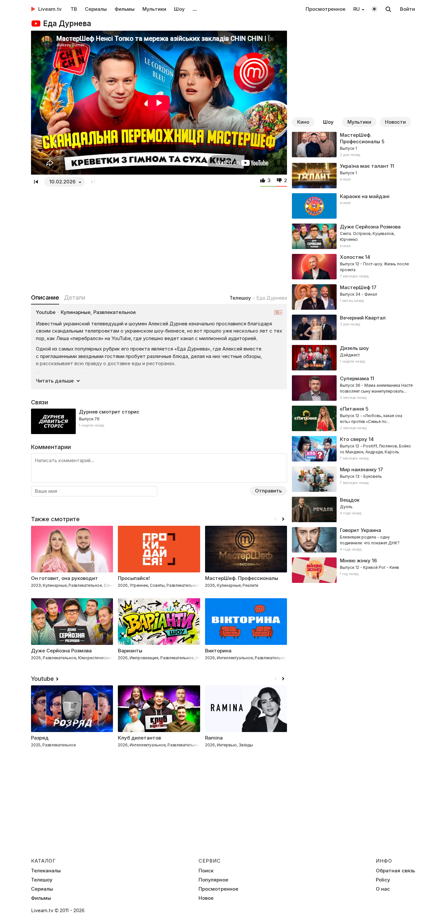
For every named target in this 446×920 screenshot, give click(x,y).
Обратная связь (395, 871)
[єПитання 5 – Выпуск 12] (353, 418)
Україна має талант (364, 166)
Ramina (214, 738)
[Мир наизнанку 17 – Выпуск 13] (353, 479)
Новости (395, 122)
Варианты (130, 650)
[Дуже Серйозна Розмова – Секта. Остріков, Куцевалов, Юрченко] (353, 236)
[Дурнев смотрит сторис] (159, 421)
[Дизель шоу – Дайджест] (353, 357)
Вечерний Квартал (363, 318)
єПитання (352, 409)
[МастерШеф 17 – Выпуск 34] (353, 297)
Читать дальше (55, 381)
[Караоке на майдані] (353, 206)
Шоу (179, 9)
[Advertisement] (159, 239)
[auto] (374, 8)
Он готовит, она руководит (64, 578)
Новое (206, 898)
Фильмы (125, 9)
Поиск (206, 871)
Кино (303, 122)
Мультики (154, 9)
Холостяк (352, 257)
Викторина (218, 650)
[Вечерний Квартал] (353, 327)
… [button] (195, 9)
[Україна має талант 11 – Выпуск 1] (353, 175)
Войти (407, 9)
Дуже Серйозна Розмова (61, 650)
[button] (283, 519)
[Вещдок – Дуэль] (353, 509)
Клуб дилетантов (139, 738)
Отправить (268, 491)
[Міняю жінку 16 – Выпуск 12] (353, 570)
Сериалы (96, 9)
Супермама (354, 378)
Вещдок (349, 500)
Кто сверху (353, 439)
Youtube (42, 678)
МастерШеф (355, 287)
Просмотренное (325, 9)
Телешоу (240, 298)
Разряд (40, 738)
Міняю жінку (355, 560)
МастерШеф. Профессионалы (360, 138)
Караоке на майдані (365, 196)
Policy (383, 880)
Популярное (213, 880)
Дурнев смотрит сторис (109, 412)
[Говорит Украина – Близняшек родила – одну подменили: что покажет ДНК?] (353, 540)
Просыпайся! (134, 578)
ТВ (74, 9)
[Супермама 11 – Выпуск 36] (353, 388)
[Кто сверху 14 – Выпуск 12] (353, 448)
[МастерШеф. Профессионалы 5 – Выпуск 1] (353, 145)
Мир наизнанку (358, 469)
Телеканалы (46, 871)
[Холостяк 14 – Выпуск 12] (353, 266)
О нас (383, 889)
